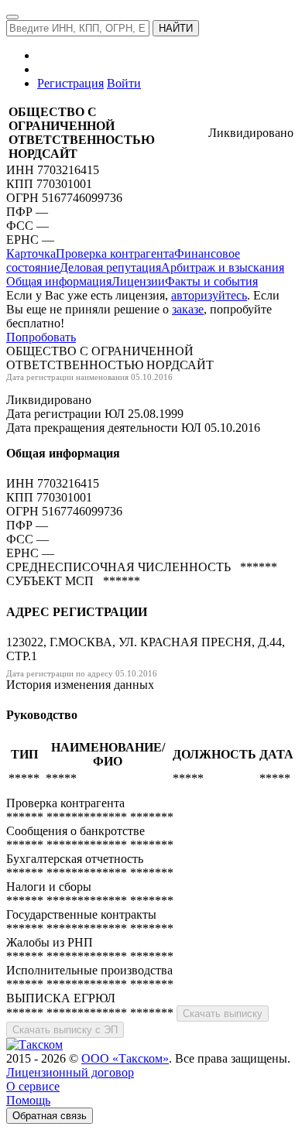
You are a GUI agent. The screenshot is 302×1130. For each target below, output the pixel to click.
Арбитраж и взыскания (222, 267)
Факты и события (211, 281)
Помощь (28, 1100)
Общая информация (59, 281)
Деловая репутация (110, 267)
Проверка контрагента (115, 253)
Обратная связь (49, 1115)
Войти (124, 83)
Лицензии (138, 281)
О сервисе (33, 1086)
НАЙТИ (176, 28)
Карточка (31, 253)
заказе (188, 309)
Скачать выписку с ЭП (65, 1030)
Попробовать (41, 337)
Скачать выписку (223, 1013)
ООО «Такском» (125, 1058)
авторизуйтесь (209, 295)
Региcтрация (70, 83)
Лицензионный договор (70, 1072)
